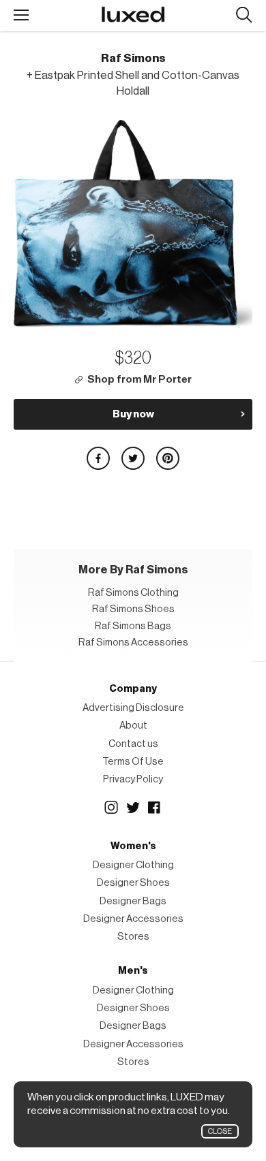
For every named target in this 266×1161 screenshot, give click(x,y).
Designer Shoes (133, 883)
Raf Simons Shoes (133, 609)
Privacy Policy (133, 779)
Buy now (133, 414)
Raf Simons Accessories (133, 642)
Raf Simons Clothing (133, 593)
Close (220, 1131)
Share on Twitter (133, 458)
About (133, 725)
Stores (133, 937)
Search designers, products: (243, 15)
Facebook (155, 807)
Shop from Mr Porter (139, 380)
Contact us (133, 744)
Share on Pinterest (167, 458)
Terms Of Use (133, 762)
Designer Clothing (133, 865)
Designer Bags (133, 901)
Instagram (111, 807)
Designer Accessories (133, 919)
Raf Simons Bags (133, 626)
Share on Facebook (98, 458)
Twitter (133, 807)
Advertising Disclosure (133, 708)
